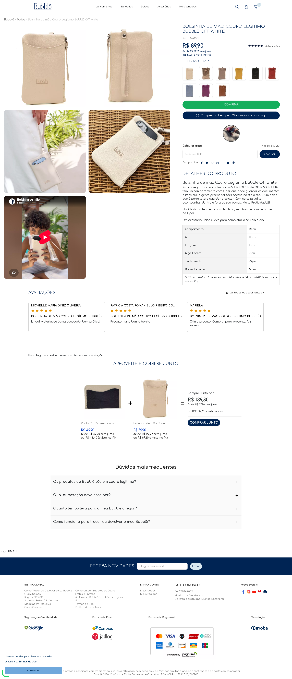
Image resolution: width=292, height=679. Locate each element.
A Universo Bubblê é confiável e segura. (99, 597)
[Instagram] (248, 591)
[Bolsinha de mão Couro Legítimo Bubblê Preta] (255, 73)
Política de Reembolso (88, 607)
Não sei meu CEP (271, 146)
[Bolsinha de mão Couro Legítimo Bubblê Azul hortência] (189, 90)
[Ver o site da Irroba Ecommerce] (259, 628)
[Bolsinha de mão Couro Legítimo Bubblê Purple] (206, 90)
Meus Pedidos (148, 594)
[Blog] (265, 591)
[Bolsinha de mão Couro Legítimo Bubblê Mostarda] (239, 73)
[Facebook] (243, 591)
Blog (78, 600)
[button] (237, 6)
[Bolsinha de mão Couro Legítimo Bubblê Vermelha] (272, 73)
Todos (21, 19)
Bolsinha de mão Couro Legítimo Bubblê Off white (151, 423)
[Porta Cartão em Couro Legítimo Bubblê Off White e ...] (103, 397)
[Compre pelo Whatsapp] (231, 115)
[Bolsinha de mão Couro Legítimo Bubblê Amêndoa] (222, 73)
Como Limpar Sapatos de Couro (95, 590)
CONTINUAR (33, 670)
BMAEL (13, 551)
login (40, 355)
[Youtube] (254, 591)
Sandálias (126, 6)
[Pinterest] (259, 591)
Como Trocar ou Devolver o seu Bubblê (48, 590)
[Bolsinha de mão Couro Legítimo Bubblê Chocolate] (222, 90)
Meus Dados (148, 590)
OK (270, 154)
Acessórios (164, 6)
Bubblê (9, 19)
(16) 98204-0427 (184, 591)
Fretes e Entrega (85, 594)
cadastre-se (57, 355)
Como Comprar (33, 607)
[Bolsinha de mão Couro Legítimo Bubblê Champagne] (206, 73)
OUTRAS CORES (196, 61)
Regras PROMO (33, 597)
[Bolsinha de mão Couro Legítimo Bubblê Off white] (189, 73)
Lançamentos (103, 6)
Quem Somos (32, 594)
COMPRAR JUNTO (204, 422)
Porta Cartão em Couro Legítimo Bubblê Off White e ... (102, 423)
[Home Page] (42, 6)
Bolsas (145, 6)
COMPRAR (231, 104)
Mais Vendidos (188, 6)
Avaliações (273, 46)
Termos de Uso (84, 604)
